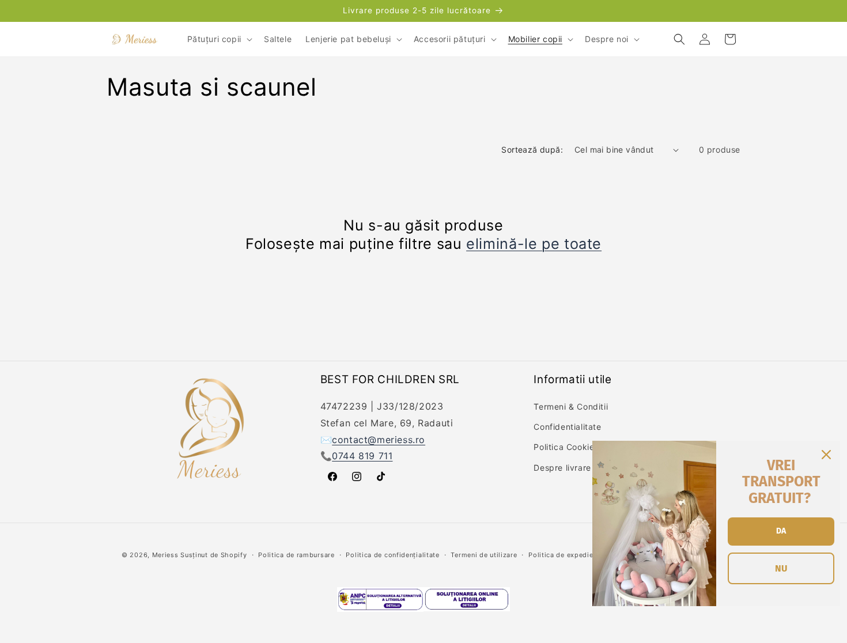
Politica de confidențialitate (392, 555)
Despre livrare (562, 467)
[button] (218, 39)
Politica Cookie (564, 447)
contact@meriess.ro (378, 439)
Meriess (165, 555)
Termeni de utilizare (484, 555)
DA (781, 531)
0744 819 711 (362, 456)
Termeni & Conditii (571, 406)
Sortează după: (532, 149)
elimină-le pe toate (534, 243)
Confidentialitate (567, 427)
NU (781, 568)
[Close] (826, 454)
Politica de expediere (564, 555)
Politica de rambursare (296, 555)
